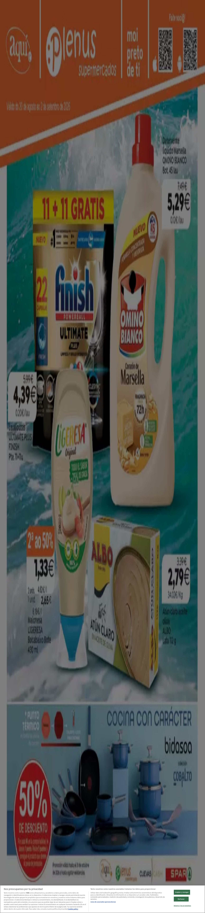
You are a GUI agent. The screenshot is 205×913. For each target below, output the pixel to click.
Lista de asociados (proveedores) (103, 902)
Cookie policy (73, 909)
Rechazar (181, 899)
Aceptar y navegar (182, 892)
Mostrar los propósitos (182, 906)
